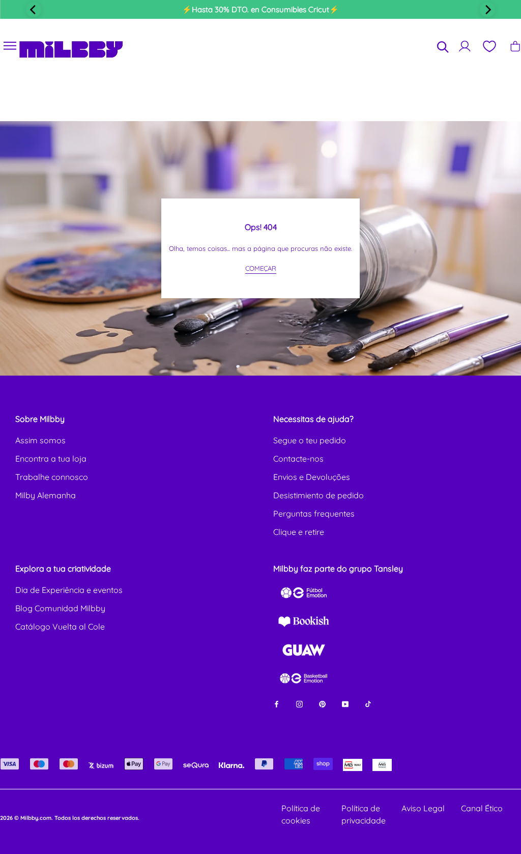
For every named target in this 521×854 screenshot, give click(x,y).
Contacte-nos (298, 458)
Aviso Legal (423, 808)
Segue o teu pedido (309, 440)
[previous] (33, 9)
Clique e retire (298, 532)
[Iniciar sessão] (465, 46)
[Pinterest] (322, 703)
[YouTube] (345, 703)
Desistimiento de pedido (318, 495)
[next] (487, 9)
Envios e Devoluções (311, 477)
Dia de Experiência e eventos (69, 590)
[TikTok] (368, 703)
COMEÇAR (260, 268)
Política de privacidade (363, 814)
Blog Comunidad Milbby (60, 608)
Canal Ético (482, 808)
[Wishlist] (489, 46)
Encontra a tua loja (50, 458)
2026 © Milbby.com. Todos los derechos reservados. (69, 817)
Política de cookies (300, 814)
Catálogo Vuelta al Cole (60, 626)
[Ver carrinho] (515, 46)
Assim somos (40, 440)
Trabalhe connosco (51, 477)
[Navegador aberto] (10, 46)
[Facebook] (276, 703)
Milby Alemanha (45, 495)
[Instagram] (299, 703)
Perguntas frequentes (314, 513)
